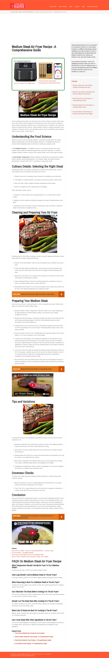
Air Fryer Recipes (28, 12)
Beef (70, 6)
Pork (83, 6)
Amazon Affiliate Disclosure (23, 654)
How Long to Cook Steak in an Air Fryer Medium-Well (27, 554)
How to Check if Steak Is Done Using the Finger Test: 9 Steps (30, 556)
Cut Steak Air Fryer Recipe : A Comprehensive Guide (31, 643)
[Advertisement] (54, 27)
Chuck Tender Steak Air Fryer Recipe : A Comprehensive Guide (34, 636)
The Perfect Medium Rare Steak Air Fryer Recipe (29, 633)
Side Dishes (53, 6)
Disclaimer (34, 654)
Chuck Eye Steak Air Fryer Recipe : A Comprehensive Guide (33, 640)
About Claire (13, 654)
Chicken (77, 6)
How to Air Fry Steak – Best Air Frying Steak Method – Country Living (32, 550)
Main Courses (63, 6)
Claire (23, 54)
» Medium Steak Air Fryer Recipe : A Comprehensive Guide (50, 12)
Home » (21, 12)
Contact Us (40, 654)
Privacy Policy (47, 654)
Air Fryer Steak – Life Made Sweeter (22, 552)
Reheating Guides (92, 6)
